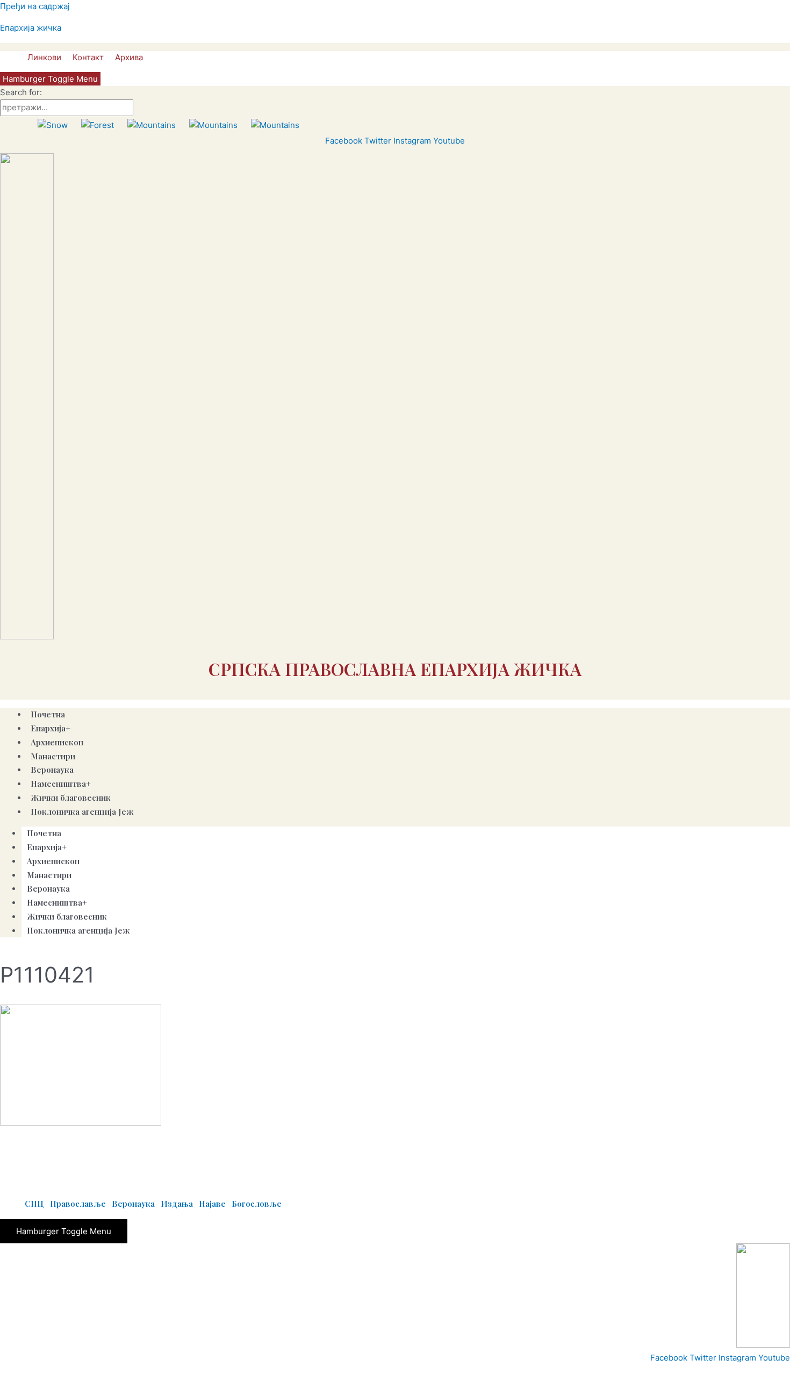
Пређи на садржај (35, 6)
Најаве (212, 1203)
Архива (129, 57)
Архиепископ (57, 742)
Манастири (49, 875)
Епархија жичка (30, 28)
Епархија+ (47, 847)
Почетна (44, 833)
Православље (78, 1203)
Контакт (88, 57)
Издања (177, 1203)
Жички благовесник (71, 797)
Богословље (257, 1203)
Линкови (44, 57)
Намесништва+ (57, 902)
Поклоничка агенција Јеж (82, 811)
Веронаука (48, 888)
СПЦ (34, 1203)
